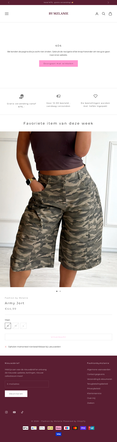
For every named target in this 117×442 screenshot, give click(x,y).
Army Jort (15, 303)
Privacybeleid (93, 388)
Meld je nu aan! (83, 429)
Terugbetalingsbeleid (97, 384)
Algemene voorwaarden (98, 369)
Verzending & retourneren (99, 379)
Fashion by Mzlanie (16, 298)
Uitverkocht (58, 337)
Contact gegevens (96, 374)
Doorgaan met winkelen (58, 63)
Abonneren (16, 394)
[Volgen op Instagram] (6, 412)
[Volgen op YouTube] (14, 412)
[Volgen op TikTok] (22, 412)
